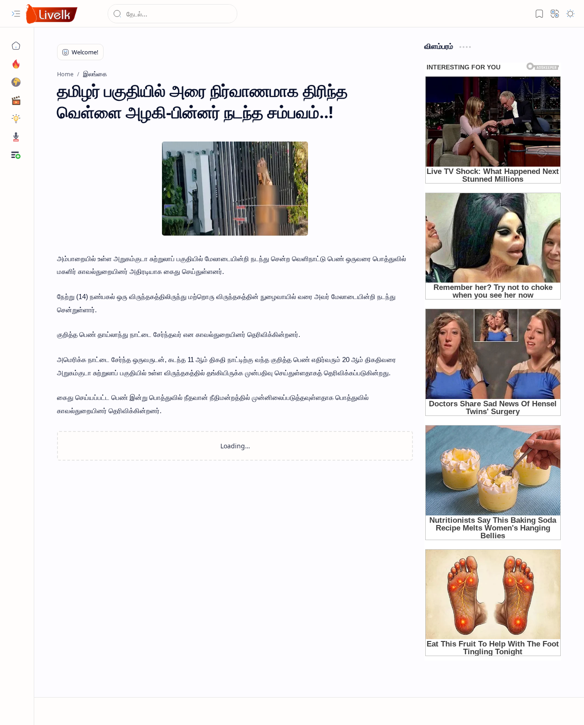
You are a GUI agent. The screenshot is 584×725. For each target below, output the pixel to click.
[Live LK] (52, 14)
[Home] (16, 46)
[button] (16, 14)
